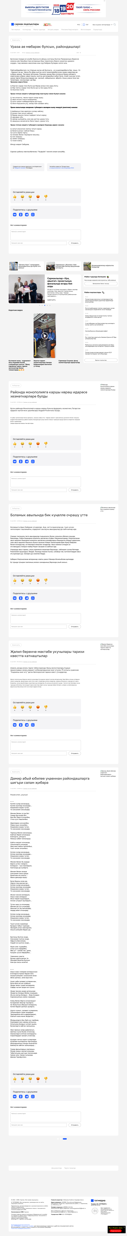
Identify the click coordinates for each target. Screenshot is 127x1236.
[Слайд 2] (42, 305)
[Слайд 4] (47, 305)
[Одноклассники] (20, 214)
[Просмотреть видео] (44, 335)
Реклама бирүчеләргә (69, 29)
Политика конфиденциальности (20, 1228)
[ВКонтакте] (14, 214)
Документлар (56, 1168)
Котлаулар (27, 29)
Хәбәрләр (16, 385)
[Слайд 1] (39, 305)
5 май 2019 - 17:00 (14, 788)
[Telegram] (27, 214)
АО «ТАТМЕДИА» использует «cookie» (22, 1226)
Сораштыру (97, 29)
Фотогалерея (86, 29)
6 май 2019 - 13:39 (14, 402)
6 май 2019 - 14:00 (14, 52)
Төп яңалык (15, 29)
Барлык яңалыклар (101, 360)
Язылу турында (39, 29)
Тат (87, 25)
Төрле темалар (70, 1168)
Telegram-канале (20, 168)
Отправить (74, 243)
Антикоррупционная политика (20, 1224)
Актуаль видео (53, 29)
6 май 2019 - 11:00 (14, 520)
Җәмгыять (16, 40)
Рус (78, 25)
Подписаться (115, 1231)
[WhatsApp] (33, 214)
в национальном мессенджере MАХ (62, 168)
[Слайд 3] (44, 305)
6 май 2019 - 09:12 (14, 661)
